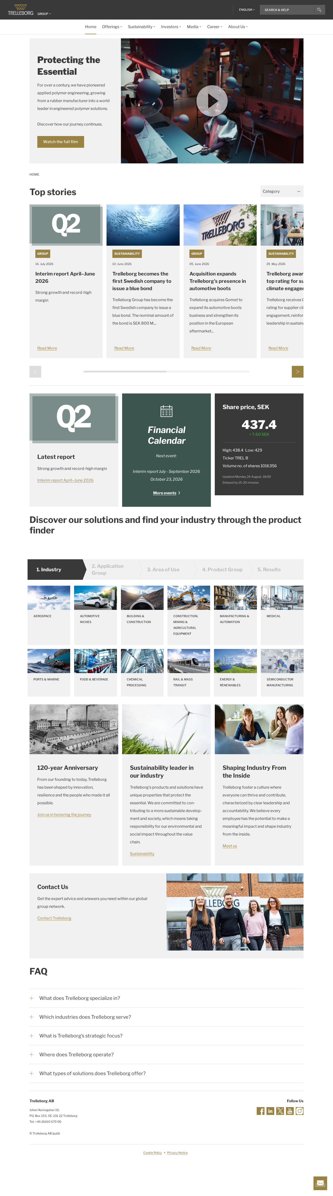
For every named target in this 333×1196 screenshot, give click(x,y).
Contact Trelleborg (54, 918)
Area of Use (163, 569)
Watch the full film (60, 141)
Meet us (230, 846)
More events (164, 493)
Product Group (222, 569)
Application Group (108, 569)
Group (42, 253)
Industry (49, 569)
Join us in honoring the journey (64, 814)
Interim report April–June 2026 (65, 480)
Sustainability (127, 253)
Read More (47, 348)
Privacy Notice (177, 1152)
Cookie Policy (152, 1152)
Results (269, 569)
